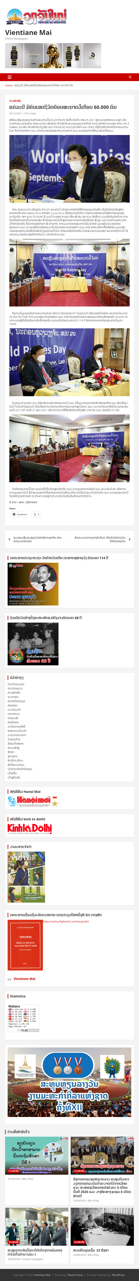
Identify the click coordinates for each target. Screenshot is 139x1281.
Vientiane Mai (28, 32)
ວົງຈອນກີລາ (14, 739)
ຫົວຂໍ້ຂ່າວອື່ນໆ (15, 760)
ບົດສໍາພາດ (13, 722)
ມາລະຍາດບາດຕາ (17, 735)
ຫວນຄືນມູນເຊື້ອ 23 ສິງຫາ (91, 1250)
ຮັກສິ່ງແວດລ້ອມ (16, 764)
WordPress (118, 1275)
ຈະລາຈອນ (13, 697)
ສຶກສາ (11, 752)
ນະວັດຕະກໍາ (14, 709)
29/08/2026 (79, 1200)
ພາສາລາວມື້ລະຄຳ (17, 731)
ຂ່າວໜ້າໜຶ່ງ (15, 100)
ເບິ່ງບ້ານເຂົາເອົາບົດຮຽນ (20, 769)
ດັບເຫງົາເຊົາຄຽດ (16, 701)
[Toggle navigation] (9, 77)
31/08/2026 (14, 1178)
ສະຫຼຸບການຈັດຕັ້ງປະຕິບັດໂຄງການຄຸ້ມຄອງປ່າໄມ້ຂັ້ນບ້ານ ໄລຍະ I (35, 1252)
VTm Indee (30, 113)
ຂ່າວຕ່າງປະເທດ (16, 684)
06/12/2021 (15, 113)
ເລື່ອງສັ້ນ (12, 773)
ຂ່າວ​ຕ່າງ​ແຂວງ (15, 688)
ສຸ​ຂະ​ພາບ (12, 756)
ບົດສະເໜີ (13, 718)
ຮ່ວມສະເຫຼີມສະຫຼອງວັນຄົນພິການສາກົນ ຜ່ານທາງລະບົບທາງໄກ (38, 539)
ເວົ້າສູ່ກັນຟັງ (14, 777)
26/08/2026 (14, 1259)
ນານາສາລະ (14, 714)
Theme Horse (75, 1275)
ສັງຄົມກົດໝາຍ (16, 743)
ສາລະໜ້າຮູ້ (13, 747)
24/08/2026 (79, 1254)
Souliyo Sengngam (32, 1259)
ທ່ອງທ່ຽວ (13, 705)
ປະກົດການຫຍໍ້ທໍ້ (16, 726)
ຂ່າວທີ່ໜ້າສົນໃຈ (18, 1132)
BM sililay (27, 1178)
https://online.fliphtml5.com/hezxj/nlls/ (66, 921)
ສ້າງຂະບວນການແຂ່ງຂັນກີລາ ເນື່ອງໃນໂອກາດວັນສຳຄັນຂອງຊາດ (100, 539)
